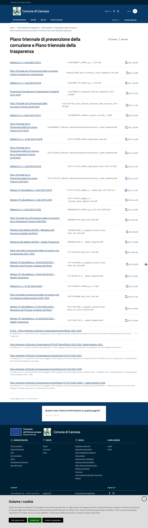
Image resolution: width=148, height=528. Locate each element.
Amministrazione (21, 440)
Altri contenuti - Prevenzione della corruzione (59, 27)
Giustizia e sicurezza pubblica (84, 462)
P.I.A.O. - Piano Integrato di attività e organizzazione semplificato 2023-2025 (46, 330)
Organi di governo (16, 446)
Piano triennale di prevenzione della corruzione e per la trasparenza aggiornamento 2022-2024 (34, 296)
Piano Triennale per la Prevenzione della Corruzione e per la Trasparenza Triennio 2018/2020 (24, 152)
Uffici (12, 452)
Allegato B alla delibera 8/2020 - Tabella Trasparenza (34, 241)
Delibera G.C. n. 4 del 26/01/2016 (25, 82)
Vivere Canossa (114, 440)
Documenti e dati (16, 465)
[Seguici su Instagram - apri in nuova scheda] (117, 11)
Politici (13, 459)
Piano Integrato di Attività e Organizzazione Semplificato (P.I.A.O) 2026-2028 (46, 369)
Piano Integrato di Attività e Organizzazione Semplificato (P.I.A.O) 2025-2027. (46, 355)
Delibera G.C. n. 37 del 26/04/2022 (26, 286)
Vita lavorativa (80, 456)
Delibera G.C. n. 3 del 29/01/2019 (25, 166)
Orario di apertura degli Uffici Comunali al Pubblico (88, 477)
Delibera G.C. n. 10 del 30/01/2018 (26, 139)
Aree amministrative (17, 449)
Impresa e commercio (82, 468)
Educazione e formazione (83, 449)
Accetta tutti (34, 520)
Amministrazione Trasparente (28, 27)
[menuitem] (19, 20)
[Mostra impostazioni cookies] (146, 264)
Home (12, 27)
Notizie (45, 446)
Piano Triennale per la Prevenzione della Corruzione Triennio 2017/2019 (23, 127)
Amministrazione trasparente (85, 493)
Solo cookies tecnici (18, 520)
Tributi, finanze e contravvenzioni (86, 465)
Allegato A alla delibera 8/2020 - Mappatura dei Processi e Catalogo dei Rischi (32, 231)
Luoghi (110, 446)
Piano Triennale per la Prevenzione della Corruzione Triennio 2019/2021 (23, 178)
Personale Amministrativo (19, 462)
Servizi (81, 440)
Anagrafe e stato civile (82, 446)
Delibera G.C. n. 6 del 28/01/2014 (25, 62)
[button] (135, 11)
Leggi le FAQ (47, 493)
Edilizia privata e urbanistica (84, 459)
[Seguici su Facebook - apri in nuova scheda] (113, 11)
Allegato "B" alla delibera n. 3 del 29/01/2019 (31, 199)
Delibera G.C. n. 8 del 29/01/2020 (25, 209)
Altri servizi (79, 472)
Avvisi (45, 452)
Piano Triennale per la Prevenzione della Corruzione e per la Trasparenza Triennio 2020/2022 (35, 219)
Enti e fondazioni (16, 456)
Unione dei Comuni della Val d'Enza (21, 2)
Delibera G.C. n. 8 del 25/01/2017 (25, 115)
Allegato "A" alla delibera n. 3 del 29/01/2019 (31, 190)
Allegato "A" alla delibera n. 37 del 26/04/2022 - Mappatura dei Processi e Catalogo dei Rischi (32, 308)
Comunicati (46, 449)
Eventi (110, 449)
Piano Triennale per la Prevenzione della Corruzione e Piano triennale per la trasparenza (34, 72)
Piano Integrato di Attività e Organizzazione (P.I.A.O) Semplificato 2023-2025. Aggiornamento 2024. (56, 344)
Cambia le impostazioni (53, 520)
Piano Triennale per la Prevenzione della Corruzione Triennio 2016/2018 (28, 105)
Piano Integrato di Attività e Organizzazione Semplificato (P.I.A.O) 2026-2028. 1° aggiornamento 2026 (57, 382)
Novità (48, 440)
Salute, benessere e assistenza (85, 452)
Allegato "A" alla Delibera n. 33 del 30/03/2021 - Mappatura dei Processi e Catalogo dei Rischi (32, 264)
